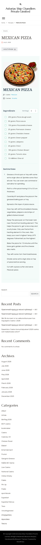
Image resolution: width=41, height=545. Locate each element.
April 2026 (5, 379)
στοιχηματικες (6, 515)
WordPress (20, 542)
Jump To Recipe (8, 49)
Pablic (3, 480)
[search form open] (20, 4)
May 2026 (5, 374)
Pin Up (3, 485)
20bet (3, 411)
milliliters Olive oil (15, 158)
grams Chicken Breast (18, 150)
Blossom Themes (21, 539)
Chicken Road (6, 441)
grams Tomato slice (17, 154)
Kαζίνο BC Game (7, 463)
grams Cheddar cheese (18, 133)
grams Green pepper (17, 138)
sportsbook (5, 493)
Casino (4, 433)
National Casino (7, 472)
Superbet (5, 498)
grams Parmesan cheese (19, 129)
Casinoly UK (6, 437)
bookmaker (5, 428)
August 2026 (6, 362)
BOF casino (5, 424)
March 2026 (6, 383)
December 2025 (7, 396)
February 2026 (7, 388)
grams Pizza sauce (17, 121)
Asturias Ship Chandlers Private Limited (20, 10)
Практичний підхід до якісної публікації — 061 (19, 310)
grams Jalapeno (15, 142)
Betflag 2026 (6, 419)
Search (4, 290)
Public (3, 489)
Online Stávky (6, 476)
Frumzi (4, 454)
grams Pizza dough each (19, 117)
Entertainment (7, 450)
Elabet (4, 446)
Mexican (14, 94)
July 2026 (5, 366)
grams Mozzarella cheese (20, 125)
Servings (25, 111)
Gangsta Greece (8, 459)
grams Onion (14, 146)
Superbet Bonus (7, 502)
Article (3, 415)
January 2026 (6, 392)
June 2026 (5, 370)
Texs (3, 506)
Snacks (5, 31)
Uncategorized (7, 511)
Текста (4, 524)
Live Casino (5, 467)
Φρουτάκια (5, 519)
